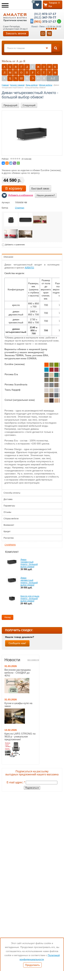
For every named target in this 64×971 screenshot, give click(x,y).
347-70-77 (45, 17)
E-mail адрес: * (16, 782)
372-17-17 (45, 21)
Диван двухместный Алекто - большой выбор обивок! (29, 581)
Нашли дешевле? (46, 195)
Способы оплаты (12, 493)
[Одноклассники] (7, 163)
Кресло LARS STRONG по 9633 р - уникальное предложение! (19, 736)
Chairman (19, 208)
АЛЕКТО (29, 267)
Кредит (7, 531)
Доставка (8, 499)
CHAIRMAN (10, 545)
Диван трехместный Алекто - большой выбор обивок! (29, 563)
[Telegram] (10, 163)
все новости (33, 660)
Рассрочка (9, 538)
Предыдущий (10, 105)
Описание (8, 257)
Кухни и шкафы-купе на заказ (18, 704)
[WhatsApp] (18, 163)
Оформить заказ (52, 5)
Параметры (9, 506)
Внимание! (9, 525)
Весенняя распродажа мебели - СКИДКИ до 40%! (17, 672)
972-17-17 (45, 14)
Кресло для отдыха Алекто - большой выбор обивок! (29, 598)
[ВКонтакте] (3, 163)
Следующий (29, 105)
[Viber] (14, 163)
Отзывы (7, 512)
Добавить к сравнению (15, 245)
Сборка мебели (11, 518)
